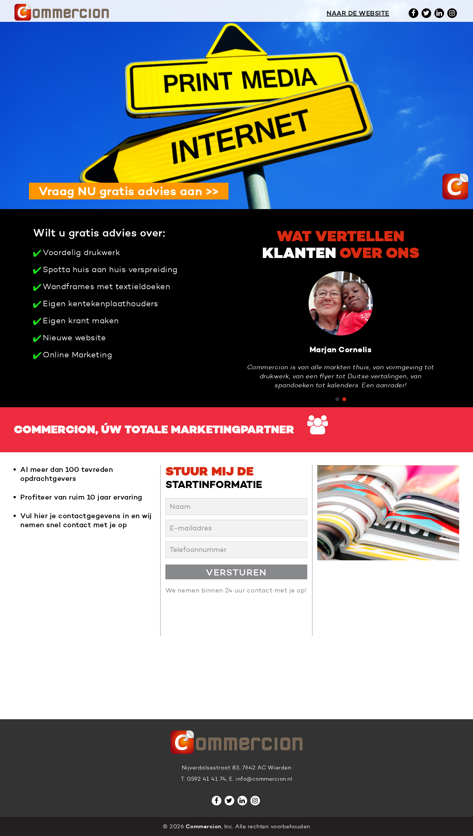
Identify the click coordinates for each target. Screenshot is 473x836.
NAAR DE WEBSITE (358, 13)
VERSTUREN (236, 572)
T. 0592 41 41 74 (203, 779)
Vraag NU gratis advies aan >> (129, 191)
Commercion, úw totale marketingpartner (154, 429)
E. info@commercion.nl (260, 779)
